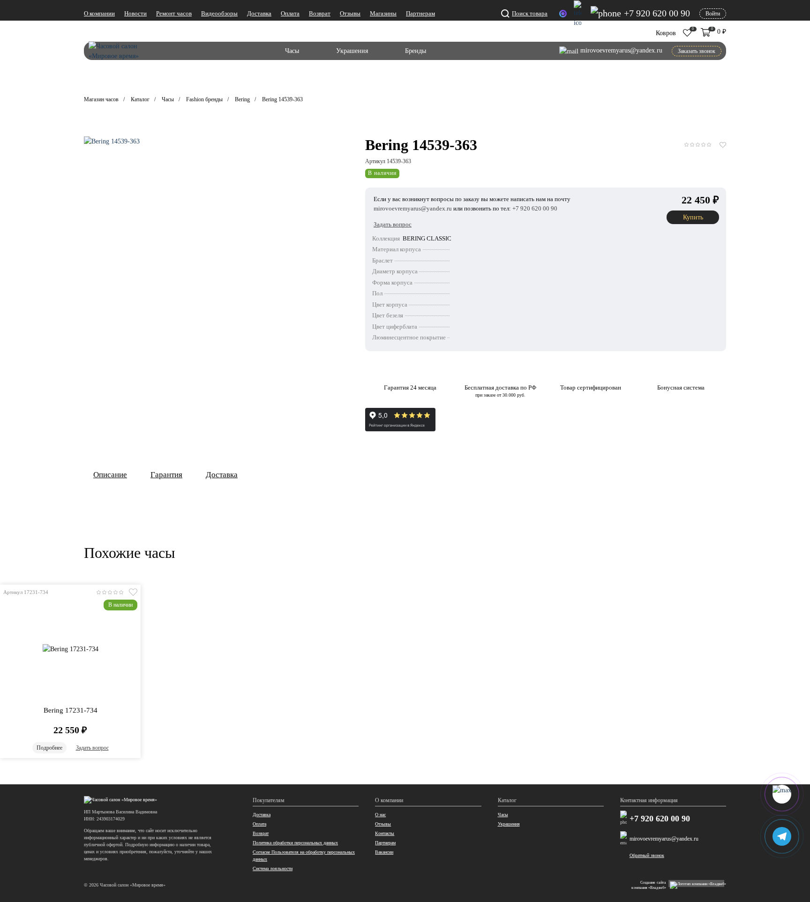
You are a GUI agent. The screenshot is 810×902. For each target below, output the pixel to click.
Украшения (352, 50)
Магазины (383, 13)
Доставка (259, 13)
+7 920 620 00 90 (660, 819)
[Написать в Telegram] (577, 14)
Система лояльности (272, 868)
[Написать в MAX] (563, 13)
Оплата (290, 13)
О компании (99, 13)
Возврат (319, 13)
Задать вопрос (92, 747)
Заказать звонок (696, 51)
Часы (292, 50)
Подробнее (49, 747)
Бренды (415, 50)
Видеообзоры (219, 13)
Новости (135, 13)
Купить (693, 217)
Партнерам (420, 13)
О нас (380, 814)
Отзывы (350, 13)
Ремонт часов (174, 13)
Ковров (666, 33)
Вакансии (384, 852)
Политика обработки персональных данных (295, 842)
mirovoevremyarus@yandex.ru (664, 838)
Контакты (384, 833)
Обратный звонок (647, 855)
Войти (712, 13)
